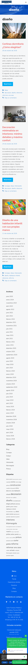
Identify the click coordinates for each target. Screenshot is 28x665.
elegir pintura (10, 504)
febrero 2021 (10, 342)
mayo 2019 (9, 400)
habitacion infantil (14, 275)
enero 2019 (10, 413)
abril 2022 (9, 316)
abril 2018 (9, 432)
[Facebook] (10, 602)
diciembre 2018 (11, 416)
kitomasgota (11, 523)
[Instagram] (17, 602)
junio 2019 (9, 397)
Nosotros (14, 585)
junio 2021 (9, 332)
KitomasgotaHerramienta (10, 526)
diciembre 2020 (11, 348)
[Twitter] (6, 602)
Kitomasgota (10, 466)
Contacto (14, 591)
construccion (15, 485)
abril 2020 (9, 368)
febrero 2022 (10, 319)
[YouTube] (20, 602)
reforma (11, 278)
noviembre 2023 (11, 303)
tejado (12, 555)
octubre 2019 (10, 384)
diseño (14, 93)
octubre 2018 (10, 423)
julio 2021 (9, 329)
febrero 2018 (10, 439)
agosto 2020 (10, 358)
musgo (12, 531)
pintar (8, 534)
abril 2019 (9, 403)
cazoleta (8, 482)
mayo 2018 (9, 429)
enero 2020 (10, 374)
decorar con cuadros (11, 497)
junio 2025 (9, 296)
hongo (14, 511)
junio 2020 (9, 361)
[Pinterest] (13, 602)
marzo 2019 (10, 406)
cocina (13, 482)
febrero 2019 (10, 410)
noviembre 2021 (11, 326)
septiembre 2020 (11, 355)
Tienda (14, 579)
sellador (12, 550)
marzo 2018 (10, 436)
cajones (20, 479)
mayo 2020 (9, 364)
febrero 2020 (10, 371)
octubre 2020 (10, 351)
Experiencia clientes (14, 582)
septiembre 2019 (11, 387)
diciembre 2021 (11, 322)
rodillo (7, 550)
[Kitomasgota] (6, 2)
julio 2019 (9, 394)
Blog (7, 449)
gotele (11, 506)
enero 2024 (10, 300)
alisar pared (9, 479)
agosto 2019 (10, 390)
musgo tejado (16, 531)
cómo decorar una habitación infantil (13, 491)
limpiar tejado (15, 529)
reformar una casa (8, 95)
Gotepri (8, 456)
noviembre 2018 (11, 419)
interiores (19, 93)
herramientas (9, 511)
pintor (14, 537)
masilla (8, 531)
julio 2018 (9, 426)
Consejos (7, 186)
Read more (7, 84)
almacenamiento (16, 479)
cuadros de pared (10, 488)
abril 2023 (9, 306)
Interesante (18, 186)
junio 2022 (9, 313)
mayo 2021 (9, 335)
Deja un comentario (11, 98)
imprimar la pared (15, 517)
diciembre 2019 (11, 377)
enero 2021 (10, 345)
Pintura (8, 469)
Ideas (6, 90)
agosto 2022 (10, 309)
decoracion (8, 93)
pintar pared (14, 534)
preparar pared (10, 540)
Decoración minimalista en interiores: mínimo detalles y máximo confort (12, 134)
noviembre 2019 (11, 381)
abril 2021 (9, 338)
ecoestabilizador (17, 501)
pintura (18, 537)
